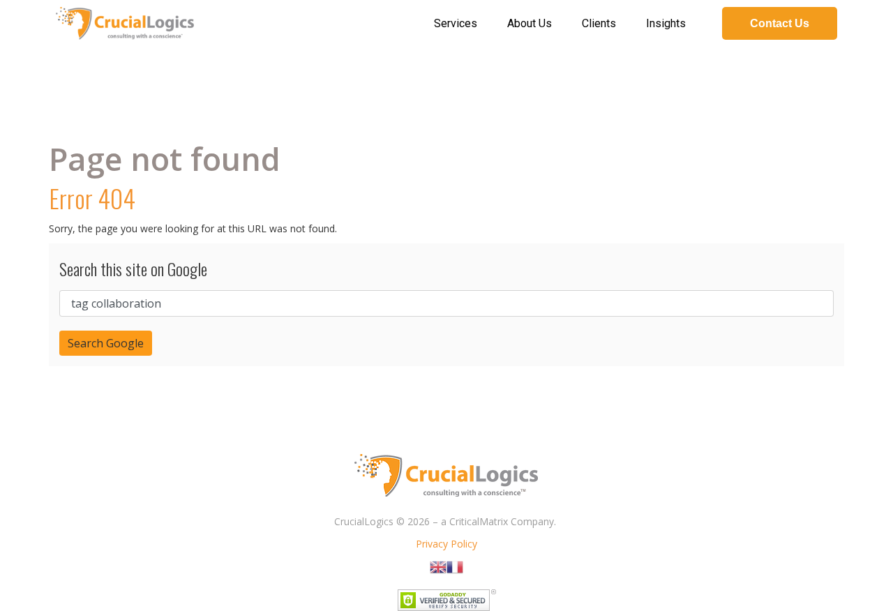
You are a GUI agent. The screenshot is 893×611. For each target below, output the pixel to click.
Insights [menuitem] (666, 23)
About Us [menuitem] (529, 23)
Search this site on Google (133, 268)
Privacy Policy (446, 543)
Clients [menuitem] (599, 23)
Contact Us (779, 23)
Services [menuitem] (455, 23)
